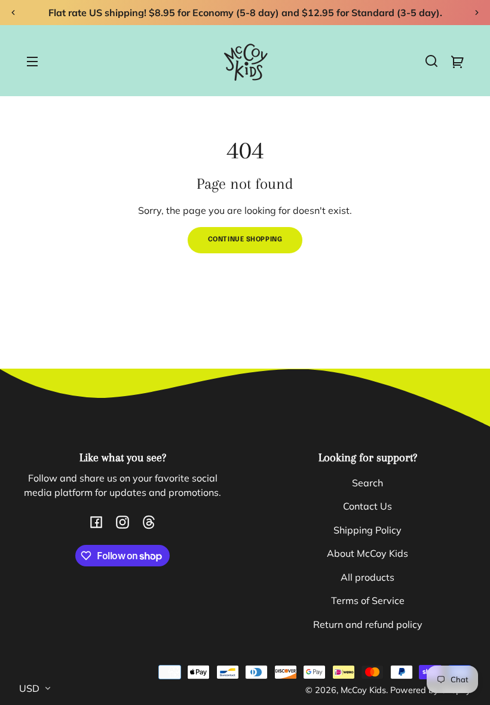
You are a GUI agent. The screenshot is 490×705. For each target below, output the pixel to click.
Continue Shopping (245, 239)
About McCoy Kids (367, 553)
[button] (431, 61)
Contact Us (367, 506)
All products (367, 577)
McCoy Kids (363, 690)
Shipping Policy (367, 530)
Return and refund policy (367, 624)
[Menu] (32, 61)
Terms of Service (368, 600)
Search (367, 483)
